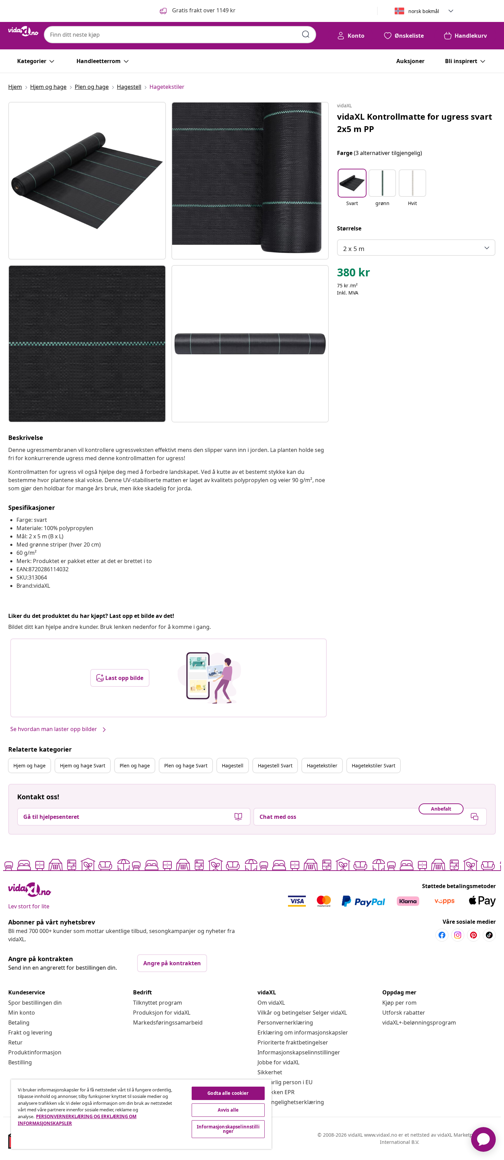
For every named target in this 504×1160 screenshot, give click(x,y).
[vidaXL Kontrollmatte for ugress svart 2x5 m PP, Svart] (87, 181)
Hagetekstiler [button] (322, 765)
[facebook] (442, 935)
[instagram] (457, 935)
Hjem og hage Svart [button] (82, 765)
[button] (197, 11)
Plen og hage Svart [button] (185, 765)
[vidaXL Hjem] (23, 31)
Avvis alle (228, 1110)
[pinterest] (473, 935)
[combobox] (180, 34)
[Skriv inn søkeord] (305, 34)
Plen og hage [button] (135, 765)
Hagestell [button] (232, 765)
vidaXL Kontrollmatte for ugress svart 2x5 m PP (414, 122)
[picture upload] (209, 677)
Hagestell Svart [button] (275, 765)
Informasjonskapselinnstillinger (298, 1052)
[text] (353, 274)
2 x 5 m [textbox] (353, 248)
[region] (141, 1114)
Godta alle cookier (228, 1093)
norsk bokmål (423, 11)
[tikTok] (489, 935)
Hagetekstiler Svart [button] (373, 765)
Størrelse (349, 228)
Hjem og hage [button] (29, 765)
